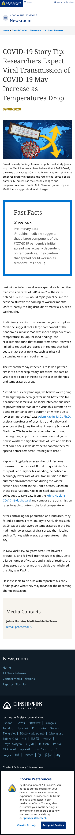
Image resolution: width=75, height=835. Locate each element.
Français (50, 723)
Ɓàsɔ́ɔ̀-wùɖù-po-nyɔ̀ (32, 733)
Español (8, 723)
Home (6, 30)
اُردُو (53, 749)
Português (39, 728)
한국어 (47, 739)
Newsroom (21, 20)
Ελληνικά (9, 749)
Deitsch (28, 755)
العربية (30, 744)
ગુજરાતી (25, 749)
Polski (57, 744)
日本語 (35, 739)
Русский (22, 728)
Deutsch (43, 744)
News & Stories (19, 30)
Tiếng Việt (9, 733)
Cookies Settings (26, 825)
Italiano (55, 728)
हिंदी (17, 755)
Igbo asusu (56, 733)
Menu (28, 2)
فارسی (7, 755)
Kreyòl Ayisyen (12, 744)
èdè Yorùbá (10, 739)
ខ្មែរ (39, 755)
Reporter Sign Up (14, 684)
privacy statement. (35, 818)
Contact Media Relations (19, 679)
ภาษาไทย (40, 749)
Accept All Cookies (53, 825)
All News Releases (53, 30)
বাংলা (24, 739)
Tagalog (8, 728)
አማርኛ (21, 723)
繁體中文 (35, 723)
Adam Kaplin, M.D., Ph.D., (54, 416)
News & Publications (23, 15)
